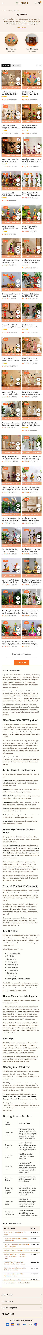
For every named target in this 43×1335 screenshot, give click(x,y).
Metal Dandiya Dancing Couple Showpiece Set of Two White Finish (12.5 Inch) (31, 393)
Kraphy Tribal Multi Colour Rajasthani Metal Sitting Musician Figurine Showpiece (31, 489)
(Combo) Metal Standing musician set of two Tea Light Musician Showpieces (11, 359)
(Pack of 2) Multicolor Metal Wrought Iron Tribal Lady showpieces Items (32, 458)
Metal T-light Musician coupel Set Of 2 (29, 228)
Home (2, 11)
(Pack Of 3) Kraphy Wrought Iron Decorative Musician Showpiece (10, 127)
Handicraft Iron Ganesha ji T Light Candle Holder (10, 295)
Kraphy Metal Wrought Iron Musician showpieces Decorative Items (31, 550)
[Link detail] (11, 40)
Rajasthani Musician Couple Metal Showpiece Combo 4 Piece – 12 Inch (31, 160)
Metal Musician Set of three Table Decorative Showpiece (30, 194)
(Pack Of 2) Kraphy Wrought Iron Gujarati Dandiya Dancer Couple (30, 326)
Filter (7, 65)
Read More (21, 27)
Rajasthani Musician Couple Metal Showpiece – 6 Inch (11, 489)
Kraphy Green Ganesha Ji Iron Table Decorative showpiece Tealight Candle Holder (11, 160)
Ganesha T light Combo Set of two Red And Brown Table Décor (30, 295)
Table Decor (9, 11)
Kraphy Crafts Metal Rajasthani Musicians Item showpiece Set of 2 (10, 228)
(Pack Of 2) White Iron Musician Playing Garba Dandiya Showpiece (30, 424)
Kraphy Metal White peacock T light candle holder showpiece (10, 393)
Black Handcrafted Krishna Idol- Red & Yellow (10, 261)
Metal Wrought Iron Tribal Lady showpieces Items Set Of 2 (11, 612)
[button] (18, 79)
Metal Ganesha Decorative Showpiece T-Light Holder (11, 424)
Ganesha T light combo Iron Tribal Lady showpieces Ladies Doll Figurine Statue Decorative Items (11, 326)
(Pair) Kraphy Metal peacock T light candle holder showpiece (30, 93)
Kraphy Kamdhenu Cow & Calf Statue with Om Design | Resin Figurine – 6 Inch (11, 458)
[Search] (35, 3)
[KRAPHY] (21, 3)
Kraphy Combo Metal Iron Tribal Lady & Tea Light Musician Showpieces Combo (31, 261)
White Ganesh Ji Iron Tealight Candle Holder (9, 93)
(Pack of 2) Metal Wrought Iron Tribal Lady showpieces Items (11, 519)
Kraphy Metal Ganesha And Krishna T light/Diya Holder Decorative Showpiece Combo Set (11, 643)
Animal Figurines (32, 49)
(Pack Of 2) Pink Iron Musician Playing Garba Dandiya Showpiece (30, 359)
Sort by (15, 65)
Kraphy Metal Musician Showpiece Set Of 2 (29, 127)
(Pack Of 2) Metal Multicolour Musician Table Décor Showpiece (10, 194)
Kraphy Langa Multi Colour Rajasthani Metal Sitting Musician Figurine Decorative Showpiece (10, 581)
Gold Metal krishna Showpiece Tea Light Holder (29, 643)
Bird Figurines (11, 49)
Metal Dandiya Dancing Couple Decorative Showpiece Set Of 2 (9, 550)
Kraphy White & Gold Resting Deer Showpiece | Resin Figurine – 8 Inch (31, 519)
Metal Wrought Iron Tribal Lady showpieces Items (31, 612)
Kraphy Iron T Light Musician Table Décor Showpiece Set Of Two (31, 581)
